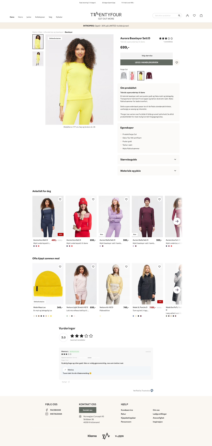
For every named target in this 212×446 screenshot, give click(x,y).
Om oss (156, 410)
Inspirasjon (158, 422)
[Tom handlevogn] (201, 15)
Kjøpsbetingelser (128, 418)
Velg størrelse (147, 56)
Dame (34, 32)
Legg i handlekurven (146, 62)
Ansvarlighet (158, 418)
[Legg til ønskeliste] (177, 62)
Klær (40, 32)
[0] (194, 15)
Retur (123, 414)
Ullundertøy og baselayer (53, 32)
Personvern (126, 422)
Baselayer (69, 32)
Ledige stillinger (160, 414)
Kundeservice (127, 410)
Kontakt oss (87, 410)
